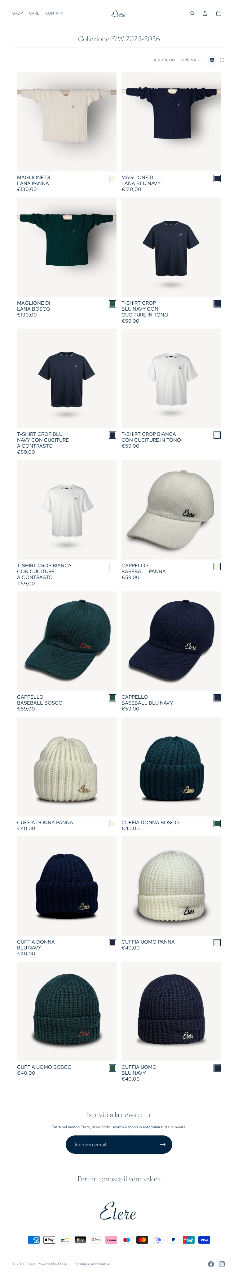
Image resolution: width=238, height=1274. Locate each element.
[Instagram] (222, 1264)
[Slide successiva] (107, 122)
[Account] (205, 13)
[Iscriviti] (163, 1144)
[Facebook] (211, 1264)
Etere (31, 1264)
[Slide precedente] (26, 122)
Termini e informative (92, 1264)
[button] (191, 60)
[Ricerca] (192, 13)
